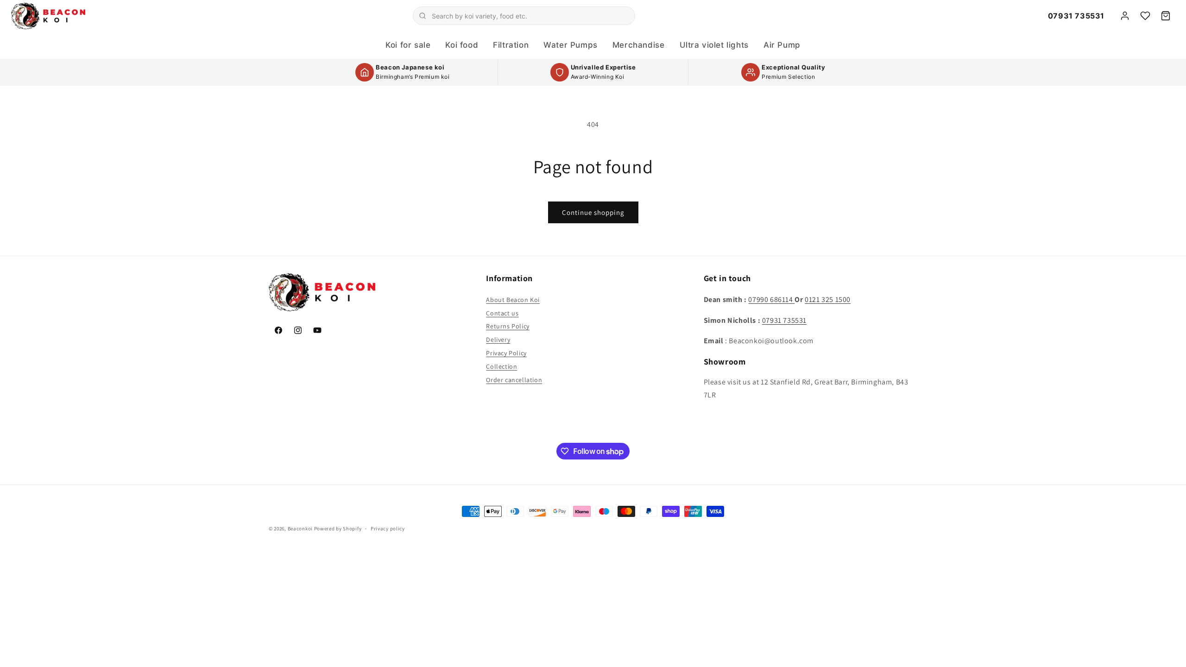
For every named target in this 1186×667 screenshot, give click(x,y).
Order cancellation (514, 380)
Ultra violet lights (714, 45)
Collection (501, 366)
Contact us (502, 313)
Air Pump (782, 45)
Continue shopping (593, 212)
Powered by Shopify (338, 528)
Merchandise (638, 45)
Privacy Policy (506, 353)
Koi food (461, 45)
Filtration (511, 45)
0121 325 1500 (828, 299)
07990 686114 (771, 299)
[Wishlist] (1145, 15)
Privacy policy (388, 528)
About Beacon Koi (513, 300)
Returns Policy (507, 326)
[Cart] (1165, 15)
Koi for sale (407, 45)
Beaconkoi (300, 528)
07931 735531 (1076, 15)
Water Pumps (570, 45)
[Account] (1125, 15)
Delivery (498, 339)
